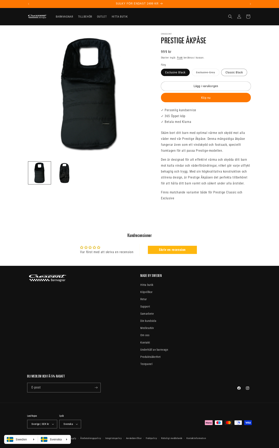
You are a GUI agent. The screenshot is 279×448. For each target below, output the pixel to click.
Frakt (180, 57)
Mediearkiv (147, 328)
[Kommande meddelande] (250, 4)
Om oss (145, 335)
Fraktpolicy (151, 438)
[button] (230, 16)
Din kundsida (148, 320)
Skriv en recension (172, 250)
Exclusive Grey (207, 73)
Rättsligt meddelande (171, 438)
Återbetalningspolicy (90, 438)
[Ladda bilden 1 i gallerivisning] (39, 173)
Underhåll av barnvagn (154, 349)
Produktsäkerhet (150, 356)
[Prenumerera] (96, 387)
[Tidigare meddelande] (28, 4)
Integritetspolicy (113, 438)
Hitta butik (146, 284)
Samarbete (147, 313)
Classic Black (234, 72)
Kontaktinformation (196, 438)
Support (145, 306)
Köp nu (206, 98)
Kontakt (145, 342)
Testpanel (146, 364)
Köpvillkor (146, 292)
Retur (143, 299)
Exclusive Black (175, 72)
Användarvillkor (134, 438)
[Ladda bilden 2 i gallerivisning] (64, 173)
